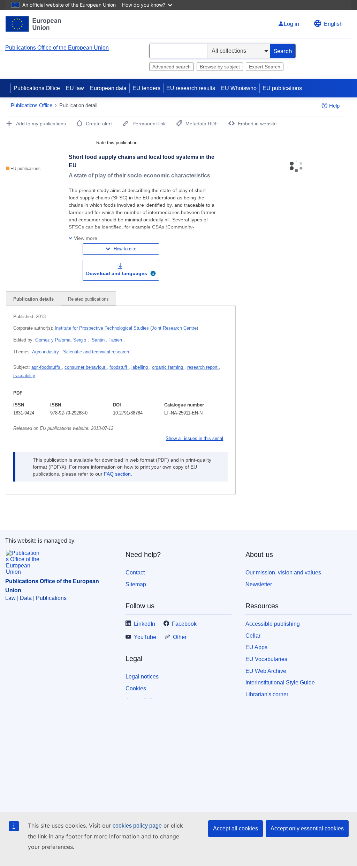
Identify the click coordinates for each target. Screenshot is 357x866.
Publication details (33, 299)
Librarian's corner (266, 694)
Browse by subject (220, 66)
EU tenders (146, 88)
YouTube (145, 637)
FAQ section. (118, 474)
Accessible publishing (272, 624)
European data (108, 88)
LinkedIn (144, 624)
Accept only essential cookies (307, 828)
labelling (140, 367)
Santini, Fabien (107, 340)
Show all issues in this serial (194, 438)
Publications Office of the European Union (57, 48)
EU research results (190, 88)
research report (203, 367)
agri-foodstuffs (46, 367)
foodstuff (119, 367)
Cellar (252, 636)
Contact (135, 572)
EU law (75, 88)
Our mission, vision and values (283, 572)
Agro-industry (46, 351)
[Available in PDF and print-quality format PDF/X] (153, 274)
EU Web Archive (265, 671)
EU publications (282, 88)
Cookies (136, 688)
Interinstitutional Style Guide (280, 682)
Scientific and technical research (96, 351)
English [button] (333, 24)
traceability (24, 375)
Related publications (88, 299)
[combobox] (178, 51)
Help (334, 106)
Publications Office (37, 88)
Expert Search (264, 66)
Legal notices (142, 677)
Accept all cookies (235, 828)
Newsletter (258, 584)
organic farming (168, 367)
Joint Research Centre (174, 328)
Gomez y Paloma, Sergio (60, 340)
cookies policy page (137, 826)
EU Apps (256, 647)
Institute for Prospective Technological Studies (102, 328)
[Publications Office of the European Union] (33, 24)
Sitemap (136, 584)
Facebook (184, 624)
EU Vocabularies (266, 659)
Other (180, 637)
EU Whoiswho (239, 88)
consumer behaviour (85, 367)
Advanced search (171, 66)
